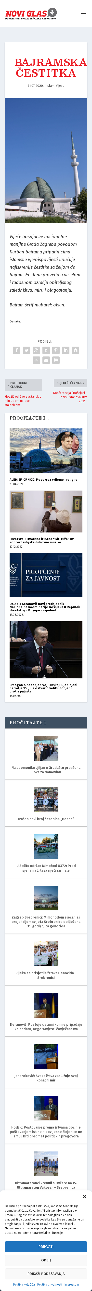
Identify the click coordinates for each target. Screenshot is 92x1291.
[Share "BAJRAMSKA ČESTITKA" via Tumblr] (46, 350)
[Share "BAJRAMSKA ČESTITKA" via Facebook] (17, 350)
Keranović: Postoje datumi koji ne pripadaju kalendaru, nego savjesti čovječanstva (46, 1027)
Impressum (72, 1284)
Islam (50, 86)
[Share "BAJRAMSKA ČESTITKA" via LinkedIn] (66, 350)
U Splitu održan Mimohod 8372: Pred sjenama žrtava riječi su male (46, 868)
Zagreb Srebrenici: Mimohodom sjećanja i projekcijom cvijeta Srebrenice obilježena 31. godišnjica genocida (46, 921)
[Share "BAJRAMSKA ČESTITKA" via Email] (46, 360)
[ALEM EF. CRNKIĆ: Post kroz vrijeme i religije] (46, 450)
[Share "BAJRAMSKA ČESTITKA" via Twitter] (26, 350)
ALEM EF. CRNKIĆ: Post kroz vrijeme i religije (44, 479)
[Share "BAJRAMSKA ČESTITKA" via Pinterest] (56, 350)
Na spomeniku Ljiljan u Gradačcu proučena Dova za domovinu (46, 770)
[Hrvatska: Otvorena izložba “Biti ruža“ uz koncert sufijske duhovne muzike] (46, 511)
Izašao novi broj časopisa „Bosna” (46, 819)
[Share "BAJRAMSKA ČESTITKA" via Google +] (36, 350)
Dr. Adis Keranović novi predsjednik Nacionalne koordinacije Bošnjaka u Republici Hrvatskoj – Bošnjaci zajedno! (45, 607)
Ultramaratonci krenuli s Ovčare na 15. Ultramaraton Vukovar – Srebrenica (46, 1185)
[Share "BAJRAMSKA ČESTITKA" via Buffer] (75, 350)
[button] (84, 1196)
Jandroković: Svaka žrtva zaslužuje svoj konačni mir (46, 1078)
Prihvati (46, 1246)
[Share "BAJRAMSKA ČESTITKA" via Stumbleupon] (36, 360)
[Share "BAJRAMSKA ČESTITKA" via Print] (56, 360)
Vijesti (60, 86)
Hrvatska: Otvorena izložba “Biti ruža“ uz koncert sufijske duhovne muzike (42, 540)
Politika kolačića (24, 1284)
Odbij (46, 1260)
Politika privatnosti (49, 1284)
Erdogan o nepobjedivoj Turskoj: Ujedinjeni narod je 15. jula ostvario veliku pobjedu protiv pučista (43, 688)
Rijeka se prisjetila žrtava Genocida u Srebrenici (46, 975)
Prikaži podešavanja (46, 1274)
